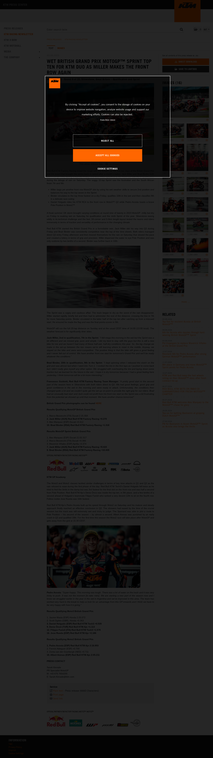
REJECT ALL (107, 140)
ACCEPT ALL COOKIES (108, 155)
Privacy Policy (104, 120)
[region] (107, 127)
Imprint (112, 120)
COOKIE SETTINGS (108, 168)
